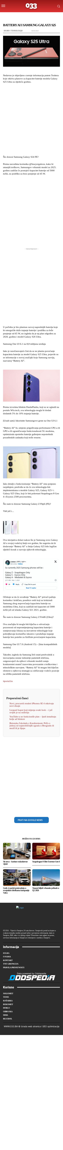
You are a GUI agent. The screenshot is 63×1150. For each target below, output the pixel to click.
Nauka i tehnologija (13, 30)
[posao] (15, 16)
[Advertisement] (31, 118)
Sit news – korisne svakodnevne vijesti (15, 863)
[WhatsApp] (42, 810)
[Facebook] (21, 810)
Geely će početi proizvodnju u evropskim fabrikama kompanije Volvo (16, 890)
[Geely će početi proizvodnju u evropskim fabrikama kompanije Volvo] (17, 877)
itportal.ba (8, 681)
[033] (31, 6)
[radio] (40, 16)
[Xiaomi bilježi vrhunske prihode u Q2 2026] (46, 877)
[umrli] (33, 16)
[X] (28, 810)
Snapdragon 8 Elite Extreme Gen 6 (46, 862)
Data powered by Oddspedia (31, 973)
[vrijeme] (22, 16)
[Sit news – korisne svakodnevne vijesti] (17, 851)
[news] (46, 16)
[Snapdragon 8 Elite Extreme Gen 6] (46, 851)
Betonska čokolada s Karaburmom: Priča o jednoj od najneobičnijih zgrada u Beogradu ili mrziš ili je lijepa (31, 725)
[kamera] (28, 16)
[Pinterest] (35, 810)
